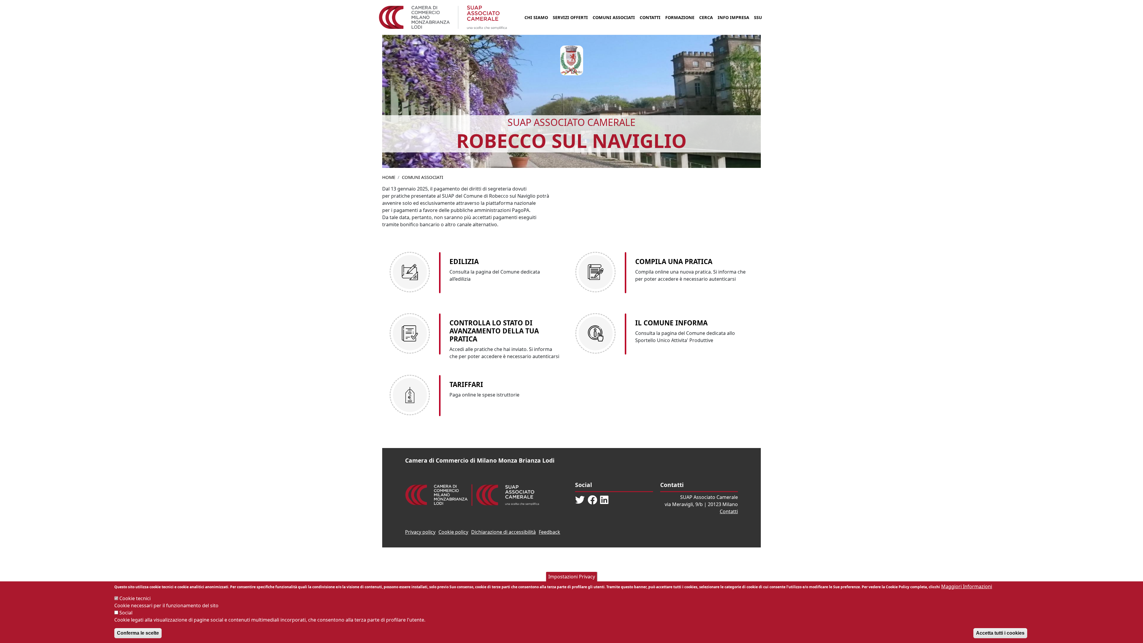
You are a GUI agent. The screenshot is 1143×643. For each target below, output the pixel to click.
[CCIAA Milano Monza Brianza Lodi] (436, 494)
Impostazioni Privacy (571, 576)
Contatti (650, 17)
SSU (758, 17)
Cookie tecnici (135, 598)
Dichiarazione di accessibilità (503, 532)
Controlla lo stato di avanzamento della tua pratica (494, 331)
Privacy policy (420, 532)
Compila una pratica (673, 261)
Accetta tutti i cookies (1000, 633)
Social (125, 612)
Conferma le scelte (138, 633)
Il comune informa (671, 322)
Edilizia (464, 261)
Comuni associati (614, 17)
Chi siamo (536, 17)
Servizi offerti (570, 17)
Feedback (549, 532)
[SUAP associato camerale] (508, 494)
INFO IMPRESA (733, 17)
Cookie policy (453, 532)
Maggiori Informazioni (966, 586)
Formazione (679, 17)
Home (388, 177)
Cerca (706, 17)
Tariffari (466, 384)
